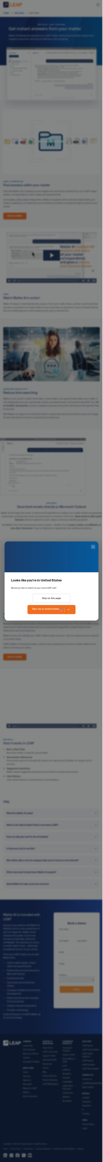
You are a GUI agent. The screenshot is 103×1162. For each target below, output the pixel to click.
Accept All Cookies (69, 1156)
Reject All (88, 1156)
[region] (50, 1150)
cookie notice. (59, 1151)
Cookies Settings (9, 1156)
